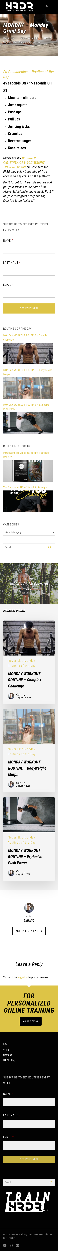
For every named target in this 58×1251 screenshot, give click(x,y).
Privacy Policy (9, 1238)
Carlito (10, 38)
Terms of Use (45, 1234)
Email (8, 284)
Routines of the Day (29, 42)
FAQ (5, 1043)
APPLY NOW (30, 1021)
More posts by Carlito (29, 931)
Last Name (12, 262)
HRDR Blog (9, 1060)
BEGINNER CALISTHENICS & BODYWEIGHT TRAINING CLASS (24, 162)
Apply (6, 1049)
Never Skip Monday (21, 660)
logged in (23, 977)
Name (8, 240)
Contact (7, 1054)
